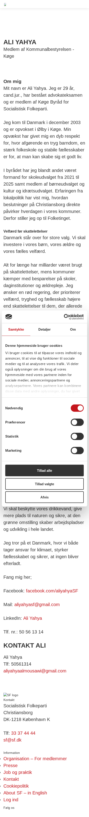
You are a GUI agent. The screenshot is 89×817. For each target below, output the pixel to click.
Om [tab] (73, 329)
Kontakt (11, 779)
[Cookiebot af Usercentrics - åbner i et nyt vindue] (64, 317)
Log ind (10, 799)
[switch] (77, 422)
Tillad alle (44, 470)
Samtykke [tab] (16, 329)
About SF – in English (25, 792)
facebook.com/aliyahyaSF (52, 590)
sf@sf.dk (12, 739)
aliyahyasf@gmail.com (37, 604)
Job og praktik (17, 772)
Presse (10, 765)
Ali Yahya (32, 618)
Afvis (44, 497)
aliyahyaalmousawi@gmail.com (34, 670)
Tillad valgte (44, 484)
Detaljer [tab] (44, 329)
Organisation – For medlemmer (35, 758)
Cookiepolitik (16, 785)
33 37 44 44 (23, 733)
